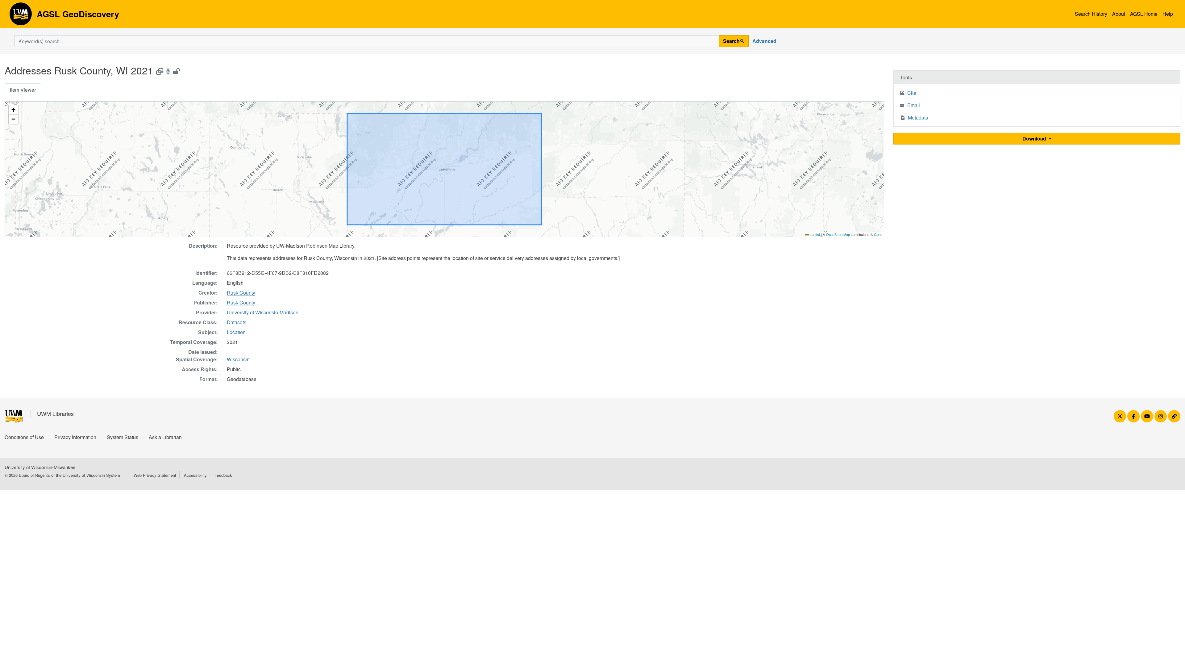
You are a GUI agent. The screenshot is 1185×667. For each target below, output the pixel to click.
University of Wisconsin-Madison (262, 312)
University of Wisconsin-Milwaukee (40, 467)
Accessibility (195, 475)
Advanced (764, 40)
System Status (122, 437)
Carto (878, 234)
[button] (13, 110)
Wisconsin (238, 359)
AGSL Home (1144, 13)
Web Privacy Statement (155, 475)
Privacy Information (75, 437)
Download (1034, 138)
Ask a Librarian (165, 437)
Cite (911, 92)
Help (1167, 13)
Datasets (236, 322)
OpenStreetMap (838, 234)
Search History (1091, 13)
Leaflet (814, 234)
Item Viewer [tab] (23, 89)
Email (913, 105)
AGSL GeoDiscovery (20, 16)
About (1118, 13)
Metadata (918, 117)
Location (236, 332)
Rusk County (241, 292)
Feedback (223, 475)
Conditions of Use (24, 437)
